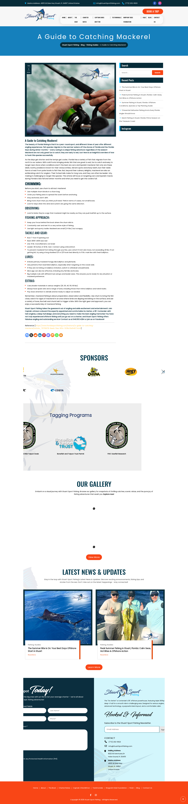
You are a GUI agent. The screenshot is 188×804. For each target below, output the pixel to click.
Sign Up (164, 730)
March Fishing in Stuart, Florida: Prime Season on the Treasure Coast (139, 119)
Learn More (94, 667)
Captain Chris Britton (99, 19)
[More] (61, 335)
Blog (149, 17)
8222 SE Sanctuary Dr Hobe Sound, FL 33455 (117, 753)
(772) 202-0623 (131, 3)
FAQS (144, 17)
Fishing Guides (34, 645)
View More (94, 557)
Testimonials (116, 17)
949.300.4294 (78, 319)
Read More (32, 655)
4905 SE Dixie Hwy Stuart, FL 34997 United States (115, 765)
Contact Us (157, 19)
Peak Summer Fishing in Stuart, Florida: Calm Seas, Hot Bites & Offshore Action (140, 96)
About (70, 17)
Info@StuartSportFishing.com (108, 3)
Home (63, 17)
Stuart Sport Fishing (92, 799)
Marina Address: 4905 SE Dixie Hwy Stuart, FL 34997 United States (53, 3)
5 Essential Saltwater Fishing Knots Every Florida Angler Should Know (139, 112)
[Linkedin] (40, 335)
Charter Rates (85, 19)
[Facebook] (27, 335)
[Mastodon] (48, 335)
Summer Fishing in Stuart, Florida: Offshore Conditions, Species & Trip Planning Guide (137, 104)
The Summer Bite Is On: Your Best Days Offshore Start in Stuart (139, 88)
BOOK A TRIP (153, 11)
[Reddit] (35, 335)
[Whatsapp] (57, 335)
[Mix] (52, 335)
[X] (31, 335)
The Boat (76, 19)
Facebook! (99, 319)
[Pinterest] (44, 335)
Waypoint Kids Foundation (128, 19)
